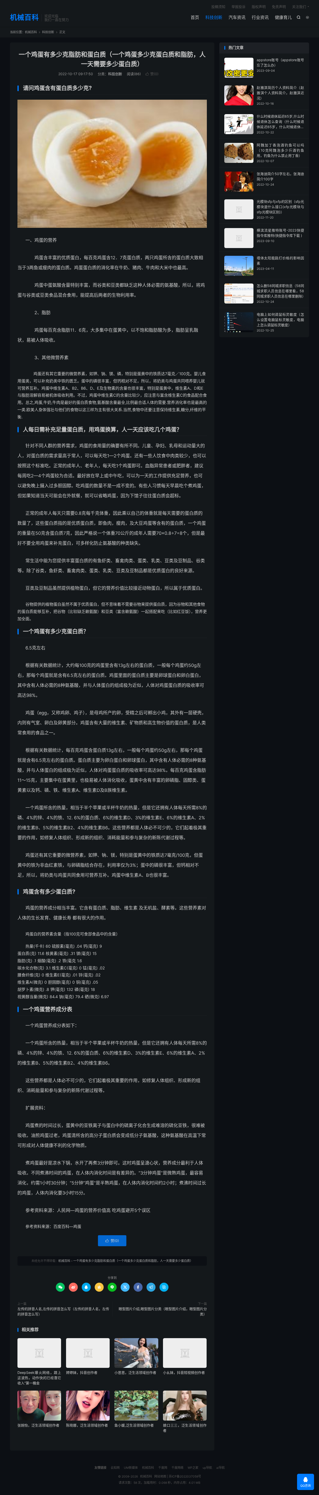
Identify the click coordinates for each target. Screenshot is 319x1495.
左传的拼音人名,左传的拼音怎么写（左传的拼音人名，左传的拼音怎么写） (63, 1311)
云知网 (115, 1468)
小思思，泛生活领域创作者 (135, 1372)
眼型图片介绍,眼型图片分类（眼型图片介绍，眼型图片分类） (163, 1311)
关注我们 (299, 6)
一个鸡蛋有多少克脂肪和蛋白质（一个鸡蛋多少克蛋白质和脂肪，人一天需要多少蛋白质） (133, 1261)
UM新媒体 (131, 1468)
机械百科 (24, 18)
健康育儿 (283, 17)
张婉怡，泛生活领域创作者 (38, 1425)
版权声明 (259, 6)
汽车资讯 (237, 17)
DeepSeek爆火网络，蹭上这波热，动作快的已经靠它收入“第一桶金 (39, 1377)
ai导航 (220, 1468)
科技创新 (213, 17)
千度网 (162, 1468)
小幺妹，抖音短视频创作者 (184, 1372)
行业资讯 (260, 17)
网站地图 (160, 1476)
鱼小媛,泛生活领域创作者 (134, 1425)
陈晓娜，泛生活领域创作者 (87, 1425)
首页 (195, 17)
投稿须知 (218, 6)
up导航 (207, 1468)
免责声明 (279, 6)
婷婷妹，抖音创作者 (81, 1372)
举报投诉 (238, 6)
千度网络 (177, 1468)
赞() (152, 74)
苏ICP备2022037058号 (185, 1476)
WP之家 (193, 1468)
